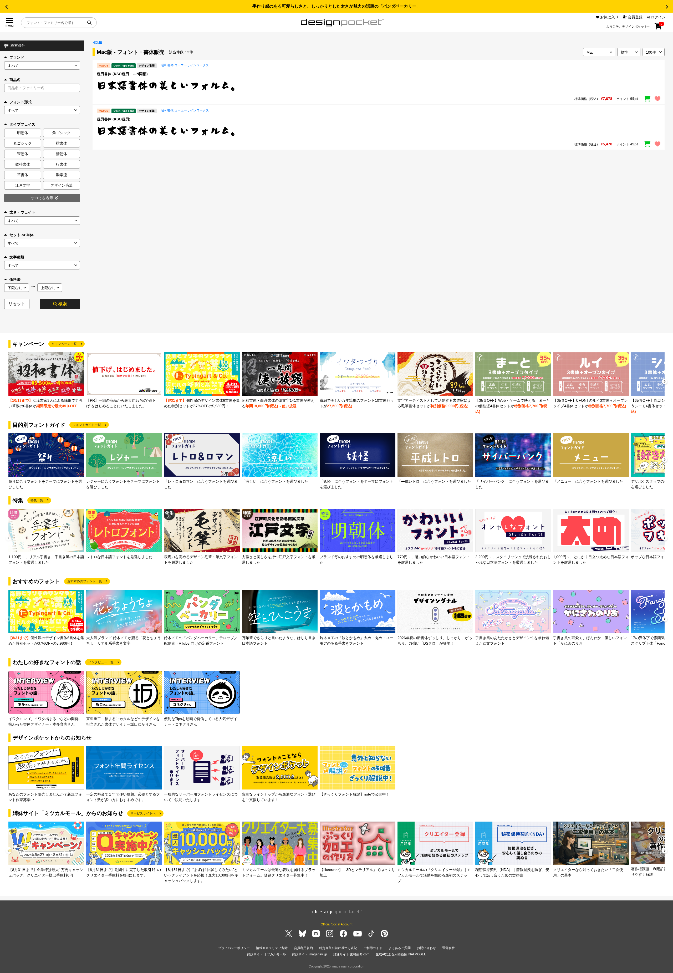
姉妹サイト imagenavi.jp (309, 954)
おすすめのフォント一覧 (84, 581)
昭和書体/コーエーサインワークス (185, 65)
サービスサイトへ (143, 813)
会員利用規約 (303, 948)
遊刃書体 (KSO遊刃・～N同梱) (122, 74)
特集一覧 (36, 500)
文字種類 (16, 257)
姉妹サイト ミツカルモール (266, 954)
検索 (62, 304)
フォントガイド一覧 (87, 425)
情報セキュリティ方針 (272, 948)
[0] (658, 28)
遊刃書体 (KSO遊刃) (113, 119)
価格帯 (15, 279)
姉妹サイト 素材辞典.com (351, 954)
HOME (97, 42)
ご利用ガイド (372, 948)
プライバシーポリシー (234, 948)
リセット (16, 304)
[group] (46, 380)
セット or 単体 (21, 235)
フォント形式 (20, 102)
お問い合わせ (426, 948)
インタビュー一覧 (101, 662)
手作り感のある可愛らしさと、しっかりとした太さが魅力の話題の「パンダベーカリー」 (336, 6)
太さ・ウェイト (22, 212)
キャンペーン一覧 (64, 344)
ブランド (16, 57)
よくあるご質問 (400, 948)
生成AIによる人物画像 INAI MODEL (401, 954)
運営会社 (448, 948)
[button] (6, 7)
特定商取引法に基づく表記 (338, 948)
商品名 (15, 80)
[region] (378, 85)
